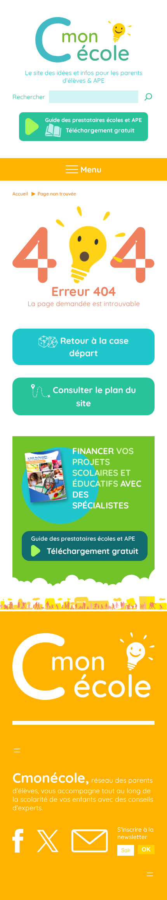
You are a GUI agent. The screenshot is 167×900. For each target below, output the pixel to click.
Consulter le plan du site (93, 397)
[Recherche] (148, 97)
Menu (89, 169)
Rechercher (28, 97)
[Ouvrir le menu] (17, 750)
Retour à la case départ (93, 347)
